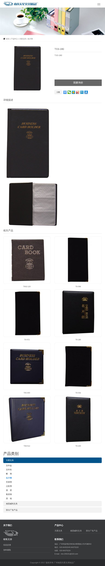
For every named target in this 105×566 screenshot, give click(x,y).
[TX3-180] (26, 68)
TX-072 (27, 340)
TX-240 (78, 446)
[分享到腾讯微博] (82, 92)
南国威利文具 (12, 504)
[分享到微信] (69, 92)
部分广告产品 (12, 510)
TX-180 (78, 340)
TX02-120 (27, 287)
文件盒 (9, 465)
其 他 (9, 498)
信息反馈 (7, 545)
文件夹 (9, 470)
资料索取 (7, 550)
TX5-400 (27, 393)
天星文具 (22, 39)
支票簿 (9, 482)
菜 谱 (9, 490)
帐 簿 (9, 474)
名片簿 (30, 39)
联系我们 (59, 539)
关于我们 (7, 525)
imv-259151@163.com (69, 554)
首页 (7, 39)
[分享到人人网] (86, 92)
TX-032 (78, 393)
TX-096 (78, 287)
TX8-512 (27, 446)
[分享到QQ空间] (73, 92)
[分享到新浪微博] (77, 92)
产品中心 (14, 39)
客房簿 (9, 494)
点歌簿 (9, 486)
